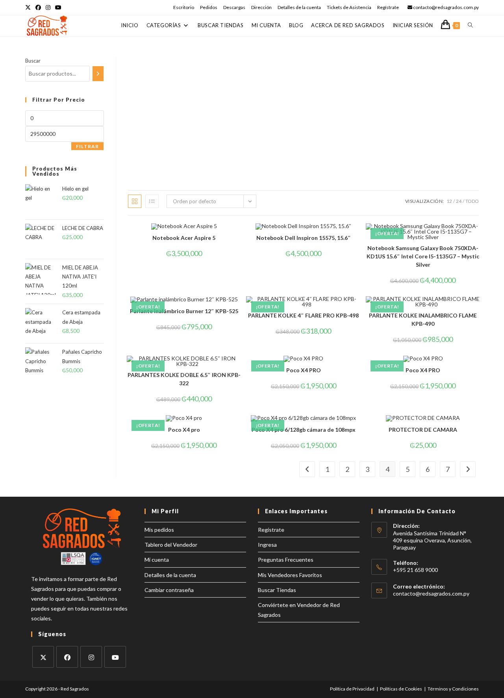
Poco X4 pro (184, 429)
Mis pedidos (159, 529)
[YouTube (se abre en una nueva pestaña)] (58, 7)
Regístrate (388, 7)
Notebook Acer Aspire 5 (183, 237)
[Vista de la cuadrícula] (134, 201)
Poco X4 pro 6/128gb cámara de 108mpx (304, 429)
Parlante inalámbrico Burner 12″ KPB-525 (184, 311)
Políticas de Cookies (401, 689)
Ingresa (267, 544)
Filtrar (87, 146)
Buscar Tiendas (277, 590)
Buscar (33, 61)
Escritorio (183, 7)
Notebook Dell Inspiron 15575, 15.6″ (303, 237)
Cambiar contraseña (169, 590)
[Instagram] (91, 657)
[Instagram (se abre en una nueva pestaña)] (48, 7)
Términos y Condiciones (453, 689)
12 (449, 201)
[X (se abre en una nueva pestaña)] (29, 7)
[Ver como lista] (152, 201)
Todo (472, 201)
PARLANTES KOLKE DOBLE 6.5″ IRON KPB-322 (184, 378)
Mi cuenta (157, 559)
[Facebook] (67, 657)
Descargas (234, 7)
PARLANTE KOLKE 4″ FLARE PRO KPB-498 (303, 315)
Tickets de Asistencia (349, 7)
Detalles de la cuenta (299, 7)
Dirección (261, 7)
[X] (43, 657)
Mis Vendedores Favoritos (290, 575)
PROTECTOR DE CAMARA (423, 429)
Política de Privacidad (352, 689)
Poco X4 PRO (303, 370)
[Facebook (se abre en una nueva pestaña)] (38, 7)
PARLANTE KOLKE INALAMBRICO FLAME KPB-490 (423, 319)
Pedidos (208, 7)
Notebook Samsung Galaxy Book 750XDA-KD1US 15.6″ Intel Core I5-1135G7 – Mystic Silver (423, 256)
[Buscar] (98, 74)
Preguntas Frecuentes (285, 559)
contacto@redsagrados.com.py (431, 593)
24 (458, 201)
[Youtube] (115, 657)
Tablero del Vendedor (171, 544)
